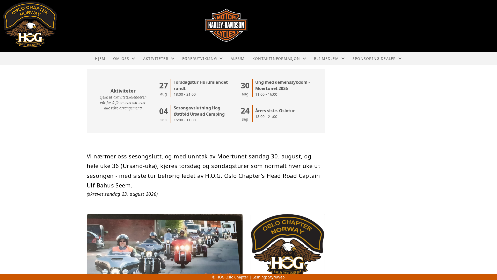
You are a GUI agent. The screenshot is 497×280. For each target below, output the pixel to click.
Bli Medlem (326, 58)
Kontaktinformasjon (276, 58)
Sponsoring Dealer (374, 58)
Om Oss (121, 58)
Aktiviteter (156, 58)
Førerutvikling (199, 58)
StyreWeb (276, 277)
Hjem (100, 58)
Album (238, 58)
